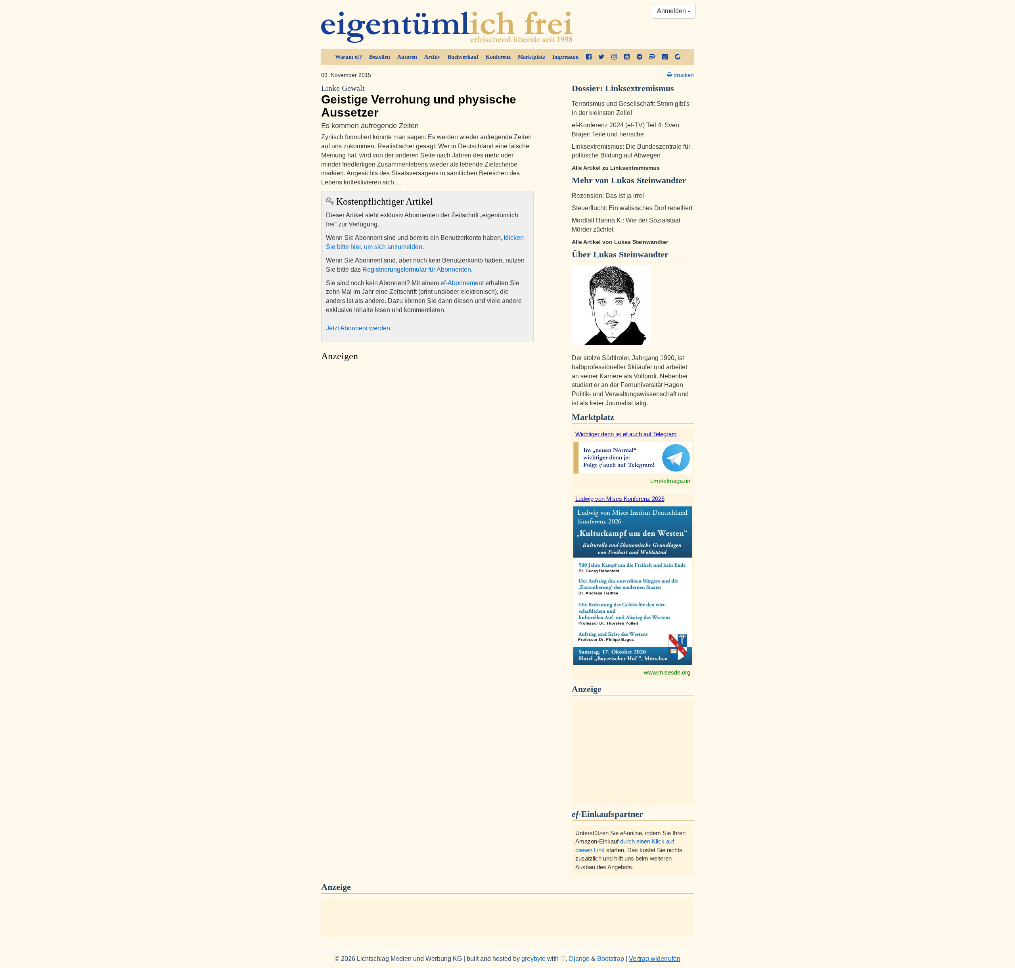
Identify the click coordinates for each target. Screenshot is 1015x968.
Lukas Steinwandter (630, 254)
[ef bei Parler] (652, 57)
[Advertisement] (427, 440)
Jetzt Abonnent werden (358, 328)
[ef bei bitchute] (677, 57)
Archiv (432, 57)
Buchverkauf (463, 57)
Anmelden (672, 11)
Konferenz (498, 57)
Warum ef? (348, 57)
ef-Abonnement (462, 283)
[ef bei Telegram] (639, 57)
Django (579, 958)
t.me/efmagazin (670, 480)
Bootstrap (610, 958)
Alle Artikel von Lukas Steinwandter (620, 242)
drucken (683, 75)
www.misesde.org (667, 672)
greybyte (533, 958)
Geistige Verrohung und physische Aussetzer (418, 101)
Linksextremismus (639, 88)
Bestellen (379, 57)
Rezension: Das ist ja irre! (608, 195)
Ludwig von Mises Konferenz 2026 (620, 498)
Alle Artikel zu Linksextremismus (616, 168)
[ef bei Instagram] (614, 57)
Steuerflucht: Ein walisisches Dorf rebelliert (632, 208)
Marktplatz (531, 57)
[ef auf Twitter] (601, 57)
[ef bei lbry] (665, 57)
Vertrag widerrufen (654, 958)
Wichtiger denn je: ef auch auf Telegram (626, 434)
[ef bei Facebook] (589, 57)
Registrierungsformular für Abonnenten (416, 269)
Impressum (565, 57)
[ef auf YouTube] (627, 57)
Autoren (407, 57)
